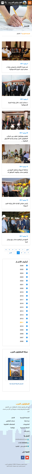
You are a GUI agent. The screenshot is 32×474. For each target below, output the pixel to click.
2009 (21, 330)
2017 (21, 300)
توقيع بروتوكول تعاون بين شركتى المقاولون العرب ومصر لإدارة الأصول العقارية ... (16, 138)
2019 (21, 292)
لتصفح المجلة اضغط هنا (16, 384)
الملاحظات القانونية (9, 424)
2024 (21, 273)
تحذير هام (26, 431)
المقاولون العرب (22, 404)
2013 (21, 315)
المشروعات (26, 424)
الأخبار (13, 418)
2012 (21, 319)
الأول (27, 249)
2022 (21, 281)
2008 (21, 334)
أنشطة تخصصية (24, 428)
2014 (21, 311)
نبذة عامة (26, 421)
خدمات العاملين (10, 421)
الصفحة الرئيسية (26, 33)
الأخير (10, 253)
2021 (21, 285)
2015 (21, 307)
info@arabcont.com (21, 439)
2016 (21, 304)
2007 (21, 338)
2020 (21, 289)
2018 (21, 296)
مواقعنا (12, 428)
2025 (21, 270)
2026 (21, 266)
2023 (21, 277)
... (14, 253)
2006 (21, 341)
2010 (21, 326)
